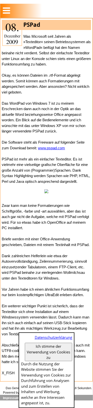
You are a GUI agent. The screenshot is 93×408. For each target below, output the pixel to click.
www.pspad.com (51, 148)
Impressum (11, 398)
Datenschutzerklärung (53, 337)
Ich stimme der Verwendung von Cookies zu (48, 352)
